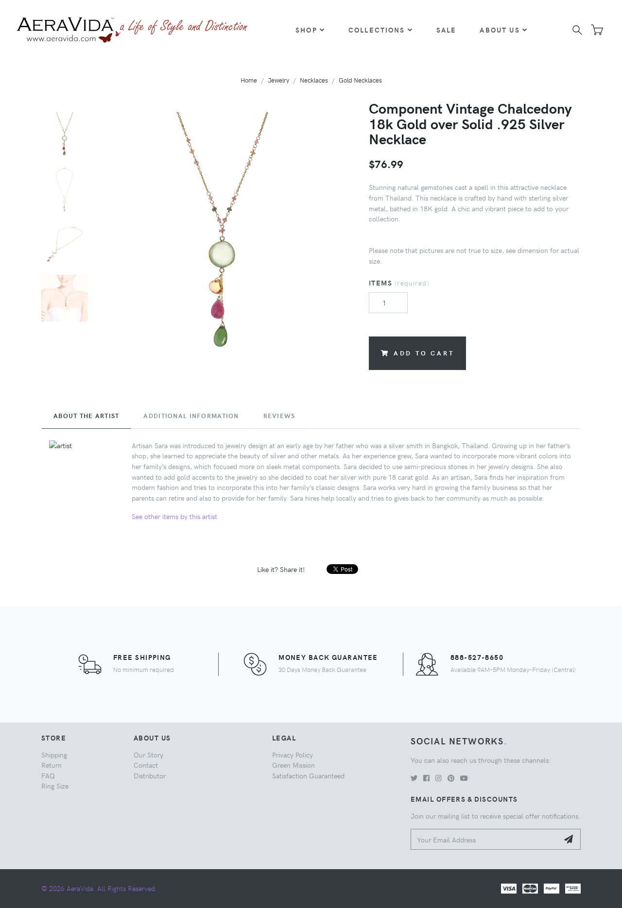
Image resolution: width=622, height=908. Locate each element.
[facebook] (426, 778)
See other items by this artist (174, 516)
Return (51, 765)
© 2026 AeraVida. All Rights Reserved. (99, 888)
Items (399, 282)
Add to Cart (424, 353)
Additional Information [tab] (191, 415)
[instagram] (438, 778)
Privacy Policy (292, 754)
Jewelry (278, 80)
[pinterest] (451, 778)
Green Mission (293, 765)
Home (249, 80)
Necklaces (314, 80)
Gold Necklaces (360, 80)
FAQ (48, 775)
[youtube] (464, 778)
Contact (146, 765)
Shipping (54, 754)
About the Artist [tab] (86, 415)
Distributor (150, 775)
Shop (306, 29)
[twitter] (414, 778)
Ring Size (55, 785)
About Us (499, 29)
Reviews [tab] (279, 415)
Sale (446, 29)
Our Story (148, 754)
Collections (376, 29)
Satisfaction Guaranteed (308, 775)
